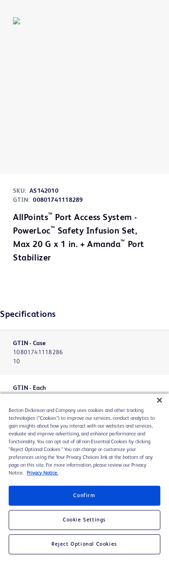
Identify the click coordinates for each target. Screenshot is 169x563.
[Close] (159, 400)
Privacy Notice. (42, 473)
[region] (84, 478)
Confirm (84, 495)
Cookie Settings (84, 520)
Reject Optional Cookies (84, 544)
